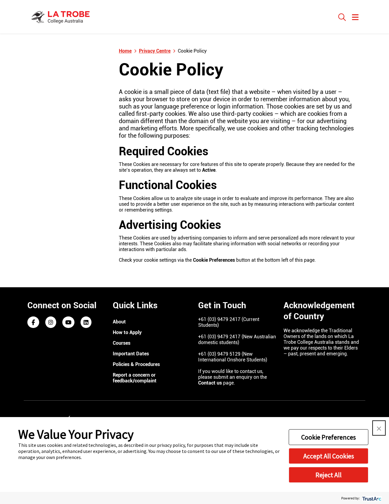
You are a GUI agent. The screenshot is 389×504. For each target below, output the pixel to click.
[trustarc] (371, 498)
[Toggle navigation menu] (355, 17)
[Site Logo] (61, 16)
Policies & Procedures (136, 364)
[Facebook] (33, 323)
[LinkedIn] (86, 323)
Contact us (210, 383)
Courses (121, 343)
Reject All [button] (328, 475)
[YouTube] (68, 323)
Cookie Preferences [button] (328, 437)
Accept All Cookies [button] (328, 456)
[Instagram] (50, 323)
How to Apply (127, 332)
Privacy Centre (154, 51)
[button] (379, 428)
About (119, 322)
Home (125, 51)
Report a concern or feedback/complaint (135, 378)
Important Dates (131, 354)
